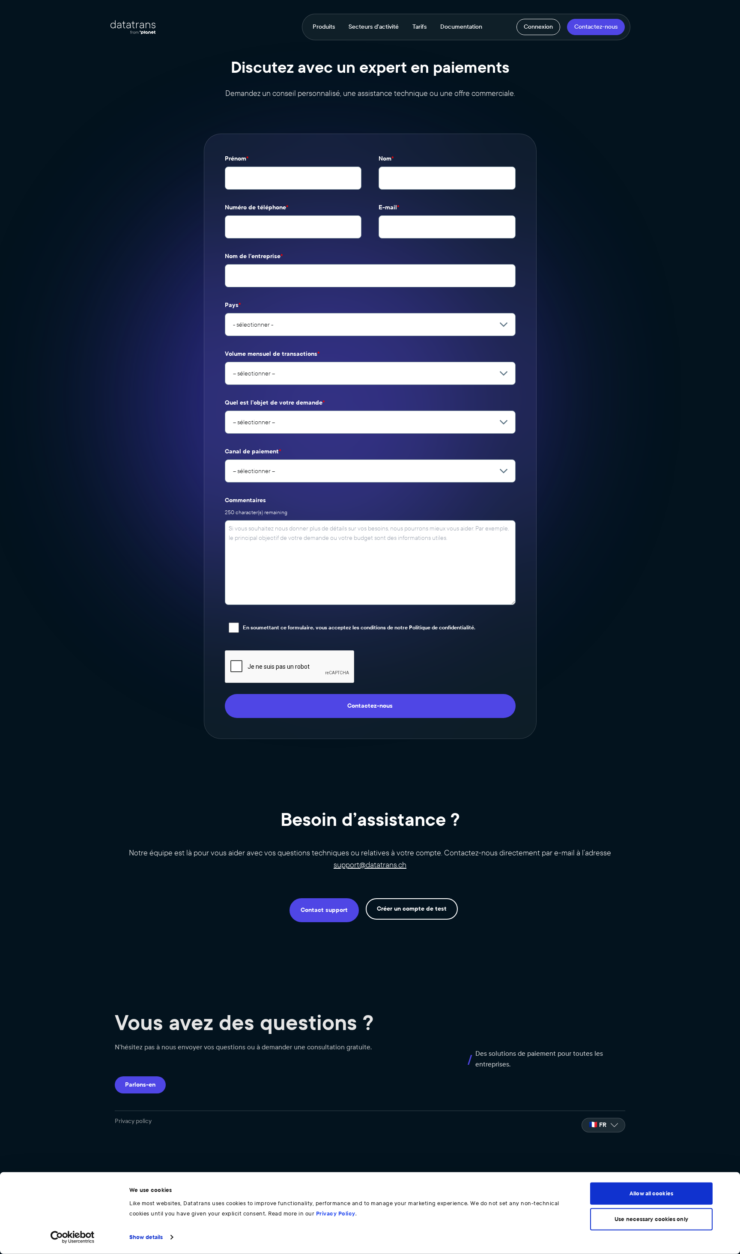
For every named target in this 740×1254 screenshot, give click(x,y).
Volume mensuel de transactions (272, 354)
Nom (386, 159)
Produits (324, 27)
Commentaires (245, 500)
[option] (603, 1125)
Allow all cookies (651, 1193)
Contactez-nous (596, 27)
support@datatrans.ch (370, 865)
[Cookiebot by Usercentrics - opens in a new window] (72, 1237)
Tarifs (419, 27)
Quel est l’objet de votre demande (275, 403)
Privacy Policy (335, 1214)
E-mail (389, 207)
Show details (146, 1237)
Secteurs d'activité (374, 27)
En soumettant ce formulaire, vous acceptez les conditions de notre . (359, 627)
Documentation (461, 27)
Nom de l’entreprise (254, 256)
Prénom (237, 159)
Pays (233, 305)
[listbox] (603, 1125)
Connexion (538, 27)
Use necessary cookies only (651, 1219)
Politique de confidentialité (441, 627)
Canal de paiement (253, 451)
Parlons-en (140, 1085)
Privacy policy (133, 1121)
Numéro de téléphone (257, 207)
